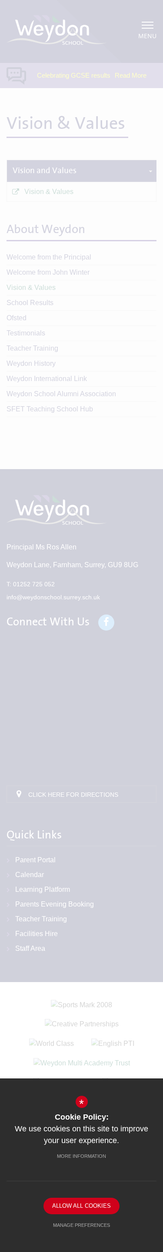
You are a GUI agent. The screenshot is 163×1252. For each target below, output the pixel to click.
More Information (81, 1156)
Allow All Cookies (81, 1206)
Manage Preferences (81, 1225)
